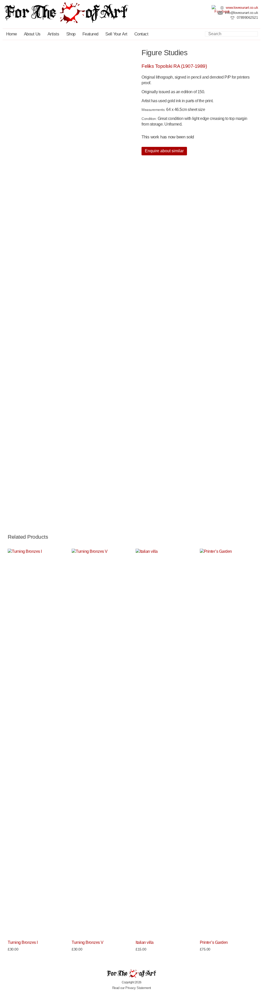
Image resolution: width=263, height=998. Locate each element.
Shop (71, 34)
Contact (141, 34)
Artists (53, 34)
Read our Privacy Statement (131, 988)
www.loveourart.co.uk (241, 7)
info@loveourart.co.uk (241, 13)
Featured (90, 34)
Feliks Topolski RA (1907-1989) (174, 66)
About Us (32, 34)
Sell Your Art (116, 34)
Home (11, 34)
